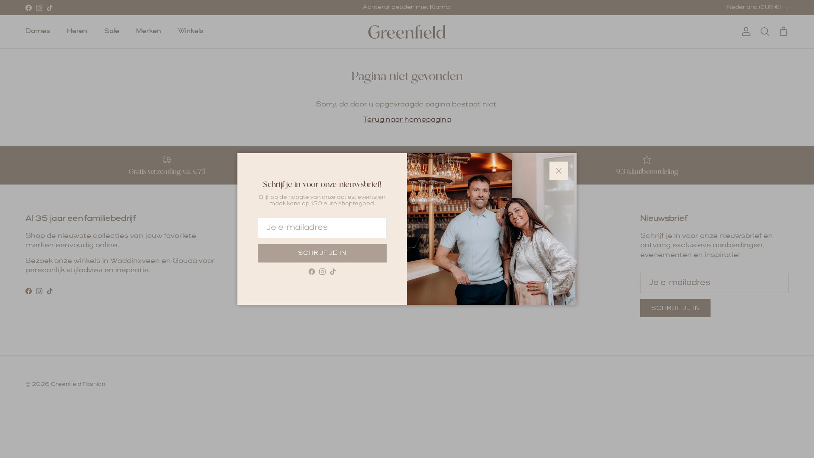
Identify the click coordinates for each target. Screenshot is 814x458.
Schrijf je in (322, 253)
